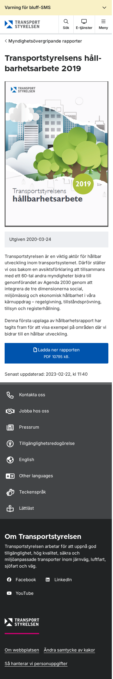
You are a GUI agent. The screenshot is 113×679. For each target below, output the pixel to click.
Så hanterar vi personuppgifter (36, 663)
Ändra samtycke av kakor (69, 650)
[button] (66, 24)
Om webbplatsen (22, 650)
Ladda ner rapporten (58, 353)
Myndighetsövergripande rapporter (45, 41)
